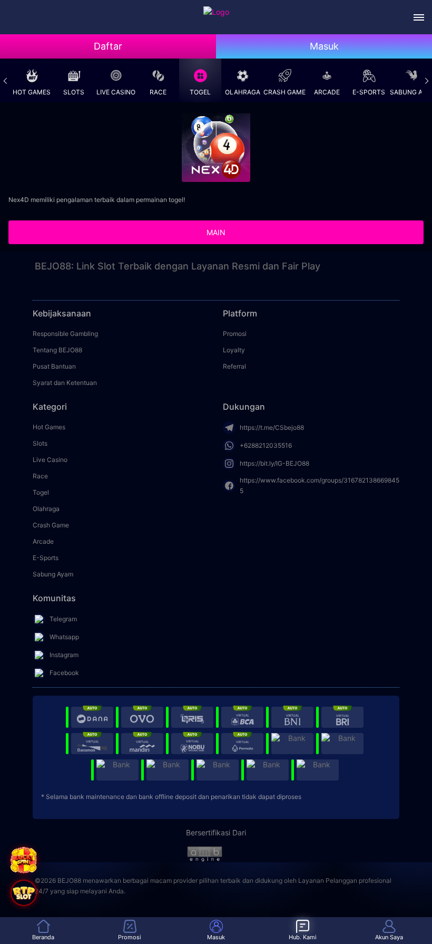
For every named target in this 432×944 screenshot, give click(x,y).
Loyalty (234, 350)
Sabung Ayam (411, 92)
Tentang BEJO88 (57, 350)
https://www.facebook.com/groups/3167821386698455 (319, 485)
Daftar (108, 46)
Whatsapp (64, 637)
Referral (234, 366)
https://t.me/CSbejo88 (272, 427)
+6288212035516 (266, 445)
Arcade (327, 92)
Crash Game (284, 92)
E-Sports (368, 92)
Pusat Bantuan (54, 366)
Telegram (63, 619)
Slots (73, 92)
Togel (200, 92)
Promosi (235, 334)
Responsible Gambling (65, 334)
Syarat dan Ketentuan (65, 383)
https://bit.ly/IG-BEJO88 (274, 463)
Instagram (64, 655)
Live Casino (115, 92)
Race (158, 92)
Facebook (64, 673)
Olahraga (242, 92)
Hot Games (32, 92)
